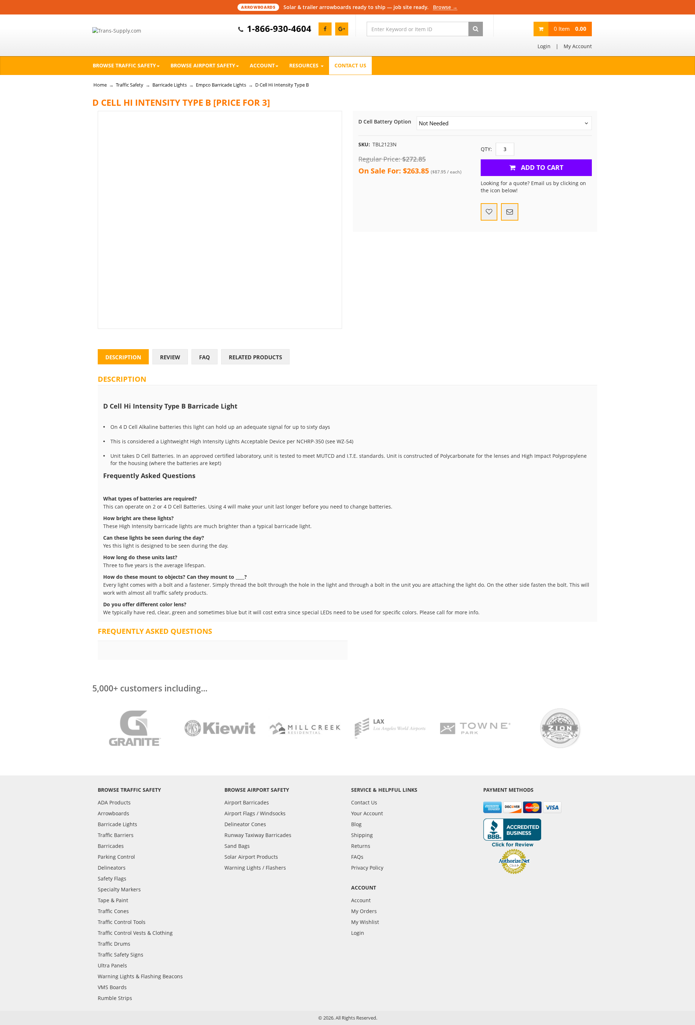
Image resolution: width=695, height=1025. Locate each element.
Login (544, 46)
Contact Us (350, 65)
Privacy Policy (367, 867)
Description (123, 357)
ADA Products (114, 802)
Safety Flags (112, 878)
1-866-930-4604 (279, 28)
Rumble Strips (115, 998)
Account (262, 65)
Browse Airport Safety (202, 65)
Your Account (367, 813)
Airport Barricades (246, 802)
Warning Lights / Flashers (255, 867)
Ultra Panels (112, 965)
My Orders (364, 911)
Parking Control (116, 856)
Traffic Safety (129, 84)
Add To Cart (541, 167)
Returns (360, 845)
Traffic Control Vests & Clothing (135, 932)
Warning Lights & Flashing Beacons (140, 976)
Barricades (111, 845)
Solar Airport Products (251, 856)
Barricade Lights (169, 84)
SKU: (364, 144)
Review (170, 357)
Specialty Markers (119, 889)
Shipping (362, 835)
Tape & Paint (113, 900)
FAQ (204, 357)
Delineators (112, 867)
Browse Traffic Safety (124, 65)
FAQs (357, 856)
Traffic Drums (114, 943)
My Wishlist (365, 922)
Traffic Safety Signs (120, 954)
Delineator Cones (245, 824)
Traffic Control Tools (122, 922)
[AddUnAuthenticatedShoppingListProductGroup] (489, 212)
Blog (356, 824)
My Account (578, 46)
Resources (304, 65)
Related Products (255, 357)
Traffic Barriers (116, 835)
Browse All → (445, 7)
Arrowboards (113, 813)
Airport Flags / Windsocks (255, 813)
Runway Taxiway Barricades (257, 835)
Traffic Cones (113, 911)
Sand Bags (237, 845)
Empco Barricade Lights (221, 84)
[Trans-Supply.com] (134, 30)
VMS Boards (112, 987)
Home (100, 84)
